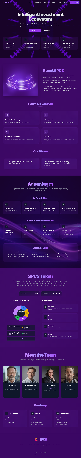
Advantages (47, 2)
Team (59, 2)
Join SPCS (47, 30)
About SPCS (38, 2)
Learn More (34, 30)
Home (30, 2)
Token (53, 2)
